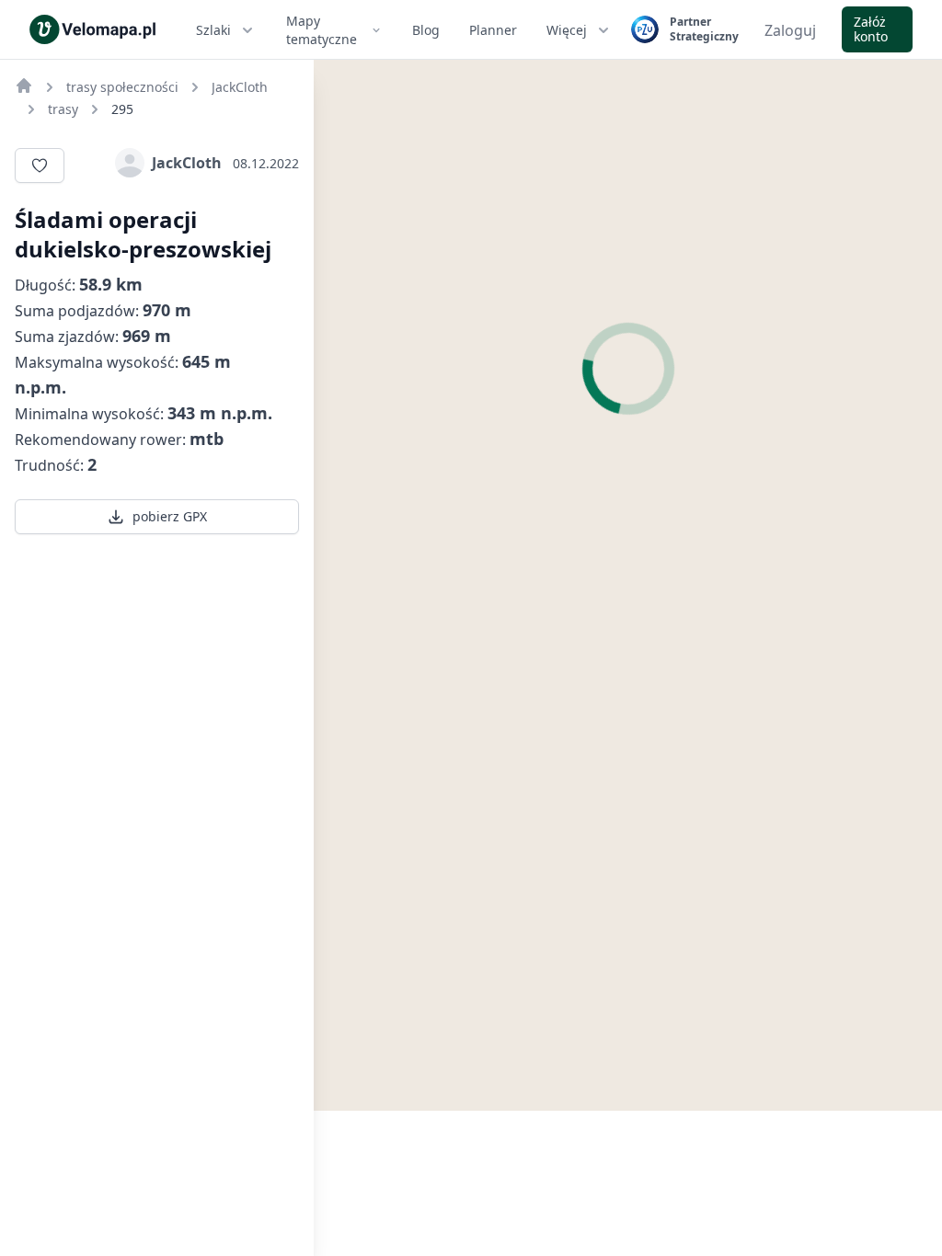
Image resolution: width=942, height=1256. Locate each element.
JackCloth (187, 163)
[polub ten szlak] (39, 165)
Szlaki (213, 30)
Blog (426, 30)
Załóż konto (871, 29)
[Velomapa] (24, 85)
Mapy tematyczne (321, 30)
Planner (493, 30)
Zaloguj (790, 30)
